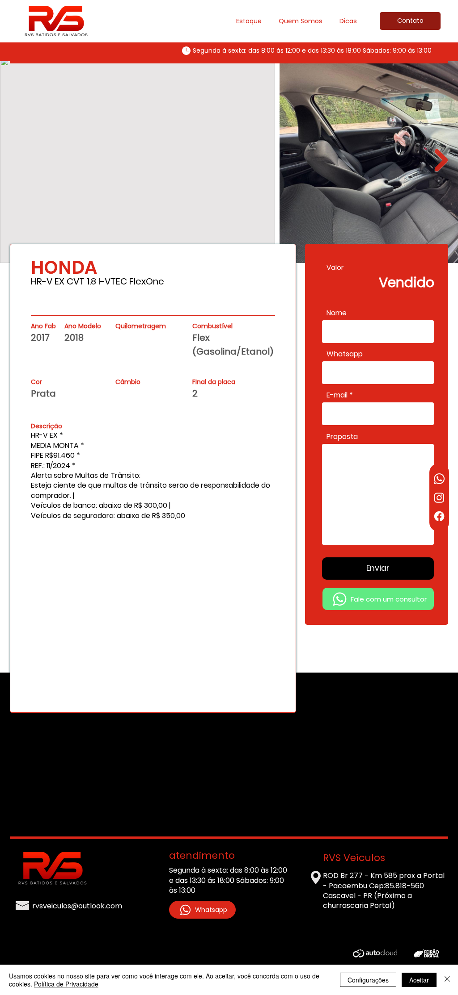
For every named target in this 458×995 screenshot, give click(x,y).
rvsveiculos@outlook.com (77, 906)
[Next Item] (441, 160)
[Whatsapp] (439, 478)
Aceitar (419, 979)
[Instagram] (439, 497)
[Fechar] (447, 980)
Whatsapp (345, 354)
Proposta (342, 436)
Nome (337, 313)
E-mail (337, 395)
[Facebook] (439, 516)
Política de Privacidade (66, 983)
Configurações (368, 979)
